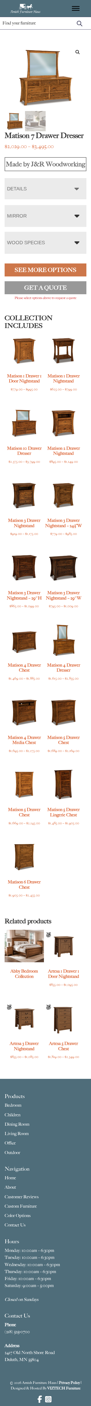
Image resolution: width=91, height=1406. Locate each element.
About (10, 1187)
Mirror (17, 216)
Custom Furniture (21, 1206)
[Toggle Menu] (76, 8)
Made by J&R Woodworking (45, 164)
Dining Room (17, 1124)
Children (12, 1115)
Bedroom (13, 1105)
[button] (77, 52)
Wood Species (26, 242)
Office (10, 1143)
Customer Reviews (22, 1197)
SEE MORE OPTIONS (45, 270)
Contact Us (15, 1225)
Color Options (18, 1215)
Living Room (17, 1133)
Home (10, 1178)
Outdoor (12, 1152)
